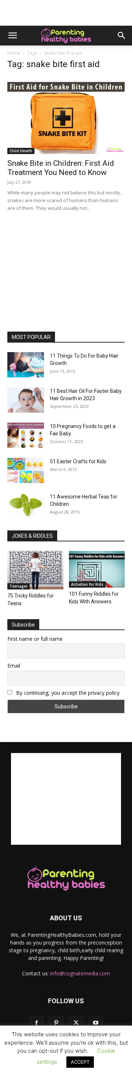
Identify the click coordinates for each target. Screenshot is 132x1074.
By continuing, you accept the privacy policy (67, 692)
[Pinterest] (56, 1023)
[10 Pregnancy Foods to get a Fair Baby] (25, 435)
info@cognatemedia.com (80, 973)
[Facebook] (36, 1023)
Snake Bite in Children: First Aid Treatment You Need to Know (60, 168)
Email (13, 665)
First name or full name (35, 638)
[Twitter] (76, 1023)
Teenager (18, 586)
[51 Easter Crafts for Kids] (25, 470)
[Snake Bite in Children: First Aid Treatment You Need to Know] (66, 115)
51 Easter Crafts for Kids (78, 461)
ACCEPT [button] (80, 1062)
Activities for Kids (87, 584)
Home (13, 53)
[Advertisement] (66, 13)
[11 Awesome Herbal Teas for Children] (25, 505)
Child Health (21, 150)
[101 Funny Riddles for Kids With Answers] (97, 569)
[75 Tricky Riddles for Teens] (35, 570)
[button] (12, 35)
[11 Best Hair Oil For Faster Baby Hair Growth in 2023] (25, 400)
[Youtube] (95, 1023)
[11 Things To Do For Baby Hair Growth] (25, 364)
